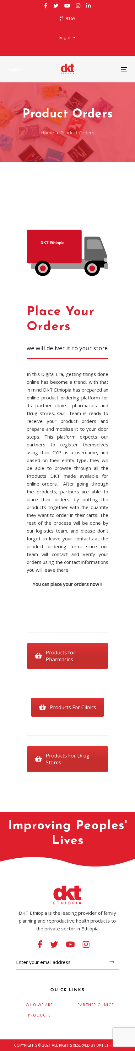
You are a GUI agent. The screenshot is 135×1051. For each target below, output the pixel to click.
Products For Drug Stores (67, 759)
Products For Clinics (73, 707)
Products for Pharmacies (60, 656)
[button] (67, 37)
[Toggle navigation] (107, 69)
